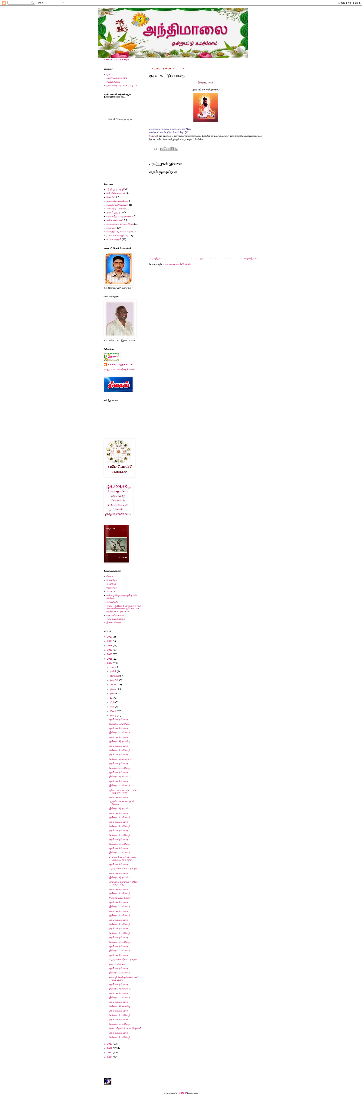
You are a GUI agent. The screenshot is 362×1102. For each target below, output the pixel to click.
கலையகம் (111, 591)
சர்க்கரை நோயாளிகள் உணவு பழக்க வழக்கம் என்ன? (122, 858)
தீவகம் (110, 576)
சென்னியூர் (112, 580)
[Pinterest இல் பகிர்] (176, 149)
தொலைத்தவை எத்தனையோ (120, 216)
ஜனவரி (113, 715)
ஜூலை (113, 689)
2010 (110, 1057)
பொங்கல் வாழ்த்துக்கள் (120, 898)
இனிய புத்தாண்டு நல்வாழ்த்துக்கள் (125, 1028)
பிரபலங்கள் (112, 228)
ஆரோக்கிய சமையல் (116, 193)
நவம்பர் (113, 671)
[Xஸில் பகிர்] (169, 149)
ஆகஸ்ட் (114, 684)
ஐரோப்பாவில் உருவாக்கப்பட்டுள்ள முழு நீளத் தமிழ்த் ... (124, 791)
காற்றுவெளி (112, 602)
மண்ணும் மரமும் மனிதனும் (119, 231)
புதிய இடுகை (156, 258)
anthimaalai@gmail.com (120, 364)
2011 (110, 1052)
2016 (110, 654)
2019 (110, 641)
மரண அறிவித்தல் (117, 964)
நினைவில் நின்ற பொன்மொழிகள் (122, 85)
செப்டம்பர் (114, 680)
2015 (110, 659)
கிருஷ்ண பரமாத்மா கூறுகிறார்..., (124, 868)
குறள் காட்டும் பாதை (118, 719)
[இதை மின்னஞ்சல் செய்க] (161, 149)
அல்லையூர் (111, 583)
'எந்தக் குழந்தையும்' (116, 189)
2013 (110, 1044)
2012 (110, 1048)
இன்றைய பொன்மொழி (119, 724)
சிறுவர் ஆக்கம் (113, 81)
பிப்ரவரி (113, 711)
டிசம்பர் (113, 667)
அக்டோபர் (114, 675)
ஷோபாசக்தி (112, 587)
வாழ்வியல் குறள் (114, 239)
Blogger (183, 1093)
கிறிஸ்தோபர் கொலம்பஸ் (118, 205)
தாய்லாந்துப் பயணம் (116, 208)
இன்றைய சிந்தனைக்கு (119, 741)
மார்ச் (112, 706)
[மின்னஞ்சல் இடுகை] (155, 148)
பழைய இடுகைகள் (252, 258)
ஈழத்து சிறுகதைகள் (116, 615)
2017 (110, 650)
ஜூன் (112, 693)
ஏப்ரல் (112, 702)
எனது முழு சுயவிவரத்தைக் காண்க (120, 369)
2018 (110, 645)
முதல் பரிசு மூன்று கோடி (117, 235)
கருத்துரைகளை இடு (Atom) (178, 264)
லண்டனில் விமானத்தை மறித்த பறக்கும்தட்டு (123, 883)
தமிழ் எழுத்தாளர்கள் (116, 619)
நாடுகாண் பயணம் (115, 220)
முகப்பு (203, 258)
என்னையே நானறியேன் (117, 201)
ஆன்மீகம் (111, 197)
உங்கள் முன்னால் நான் (117, 78)
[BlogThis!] (165, 149)
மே (111, 698)
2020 (110, 636)
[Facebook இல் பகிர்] (172, 149)
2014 (110, 663)
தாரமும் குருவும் (114, 212)
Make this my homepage (116, 59)
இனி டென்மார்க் (114, 622)
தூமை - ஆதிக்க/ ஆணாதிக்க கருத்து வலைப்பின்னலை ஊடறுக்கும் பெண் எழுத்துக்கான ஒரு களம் (124, 609)
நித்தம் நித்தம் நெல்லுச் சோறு (120, 224)
